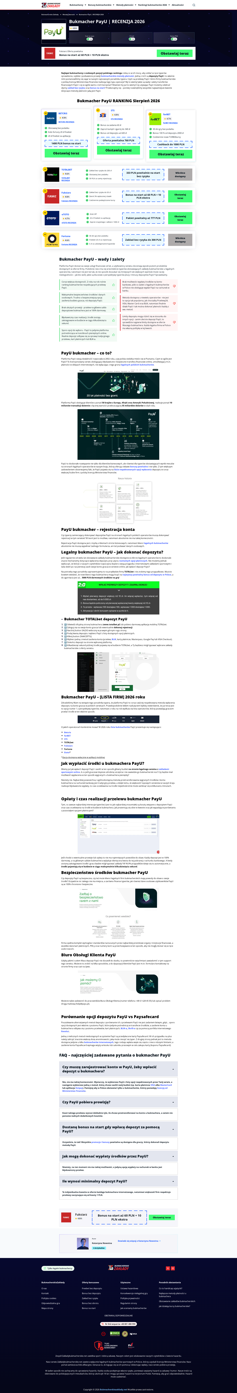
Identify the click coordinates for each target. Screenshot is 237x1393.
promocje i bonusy (100, 1142)
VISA (153, 1085)
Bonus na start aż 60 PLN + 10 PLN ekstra (143, 196)
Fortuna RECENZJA (69, 244)
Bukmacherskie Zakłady (50, 14)
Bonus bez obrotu (90, 1303)
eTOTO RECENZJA (69, 222)
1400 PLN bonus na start (66, 143)
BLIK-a (124, 1028)
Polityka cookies (48, 1298)
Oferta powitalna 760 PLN (118, 140)
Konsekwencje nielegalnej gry (134, 1293)
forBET (166, 114)
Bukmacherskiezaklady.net (113, 1389)
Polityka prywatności (130, 1298)
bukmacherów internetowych (99, 1042)
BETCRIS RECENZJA (66, 122)
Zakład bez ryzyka (90, 1298)
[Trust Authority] (125, 1334)
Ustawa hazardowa (129, 1288)
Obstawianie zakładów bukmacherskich (177, 1301)
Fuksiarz (66, 192)
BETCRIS (63, 113)
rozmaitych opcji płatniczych (133, 560)
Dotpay (79, 1088)
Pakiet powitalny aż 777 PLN (143, 218)
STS (113, 110)
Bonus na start (89, 1308)
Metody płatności (124, 5)
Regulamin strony (128, 1303)
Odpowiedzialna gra (50, 1303)
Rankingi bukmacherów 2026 (152, 5)
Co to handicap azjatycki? (170, 1288)
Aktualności (178, 5)
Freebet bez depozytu (92, 1288)
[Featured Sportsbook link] (50, 53)
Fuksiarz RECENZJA (69, 201)
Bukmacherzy (76, 5)
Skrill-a (132, 1028)
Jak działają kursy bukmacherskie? (174, 1306)
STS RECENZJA (117, 119)
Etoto (66, 752)
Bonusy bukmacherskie (99, 5)
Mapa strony (47, 1308)
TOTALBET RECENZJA (65, 179)
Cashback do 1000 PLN (170, 144)
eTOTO (65, 214)
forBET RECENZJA (170, 123)
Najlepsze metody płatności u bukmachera (172, 1295)
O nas (44, 1288)
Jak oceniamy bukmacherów (133, 1308)
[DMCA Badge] (115, 1333)
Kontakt (45, 1293)
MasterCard (166, 1085)
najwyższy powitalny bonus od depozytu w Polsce (146, 574)
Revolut (65, 1031)
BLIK (114, 639)
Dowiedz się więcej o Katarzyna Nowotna (138, 1241)
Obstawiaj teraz (175, 53)
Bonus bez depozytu (91, 1293)
